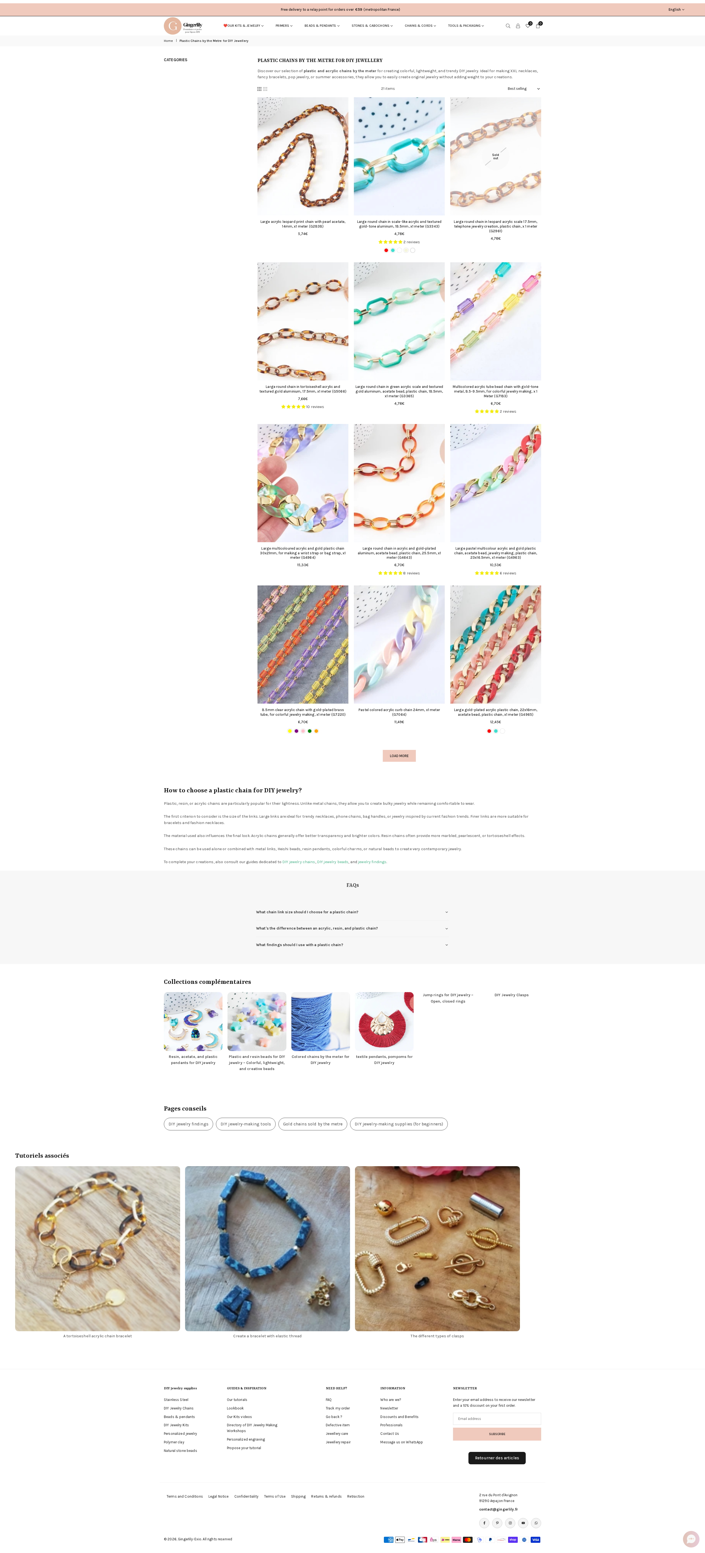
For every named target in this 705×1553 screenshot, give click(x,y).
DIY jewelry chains (298, 862)
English (675, 9)
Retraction (355, 1496)
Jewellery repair (338, 1442)
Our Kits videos (239, 1417)
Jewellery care (337, 1434)
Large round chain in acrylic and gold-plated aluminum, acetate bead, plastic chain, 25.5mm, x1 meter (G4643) (399, 553)
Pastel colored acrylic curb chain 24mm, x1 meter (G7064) (399, 712)
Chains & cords (419, 26)
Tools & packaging (464, 26)
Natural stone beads (180, 1451)
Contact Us (389, 1434)
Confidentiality (246, 1496)
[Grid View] (259, 89)
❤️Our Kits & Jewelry (242, 26)
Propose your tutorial (244, 1448)
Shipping (298, 1496)
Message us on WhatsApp (401, 1442)
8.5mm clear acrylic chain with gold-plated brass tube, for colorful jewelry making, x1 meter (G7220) (303, 712)
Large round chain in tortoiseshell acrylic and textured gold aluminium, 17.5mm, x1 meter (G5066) (302, 389)
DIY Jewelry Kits (176, 1425)
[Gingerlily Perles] (184, 25)
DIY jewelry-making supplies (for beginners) (399, 1124)
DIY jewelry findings (188, 1124)
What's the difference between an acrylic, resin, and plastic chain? (317, 928)
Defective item (338, 1425)
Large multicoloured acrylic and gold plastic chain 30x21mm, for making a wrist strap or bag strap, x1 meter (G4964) (303, 553)
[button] (691, 1539)
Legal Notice (218, 1496)
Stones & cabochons (371, 26)
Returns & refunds (326, 1496)
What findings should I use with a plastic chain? (299, 944)
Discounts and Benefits (399, 1417)
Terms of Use (275, 1496)
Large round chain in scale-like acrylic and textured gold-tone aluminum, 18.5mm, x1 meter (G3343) (399, 224)
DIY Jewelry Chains (179, 1408)
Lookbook (235, 1408)
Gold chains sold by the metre (313, 1124)
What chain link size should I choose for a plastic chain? (307, 912)
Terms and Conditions (185, 1496)
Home (168, 41)
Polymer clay (174, 1442)
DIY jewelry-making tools (246, 1124)
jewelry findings (372, 862)
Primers (282, 26)
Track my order (338, 1408)
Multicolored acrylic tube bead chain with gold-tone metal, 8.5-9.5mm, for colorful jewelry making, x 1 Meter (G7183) (495, 391)
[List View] (265, 89)
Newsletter (389, 1408)
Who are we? (390, 1400)
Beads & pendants (320, 26)
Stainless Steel (176, 1400)
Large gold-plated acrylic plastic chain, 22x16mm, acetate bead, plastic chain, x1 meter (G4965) (495, 712)
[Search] (508, 25)
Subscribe (497, 1434)
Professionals (391, 1425)
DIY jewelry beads (332, 862)
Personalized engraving (246, 1439)
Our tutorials (237, 1400)
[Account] (518, 25)
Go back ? (334, 1417)
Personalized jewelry (180, 1434)
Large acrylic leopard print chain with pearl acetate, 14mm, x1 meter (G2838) (303, 224)
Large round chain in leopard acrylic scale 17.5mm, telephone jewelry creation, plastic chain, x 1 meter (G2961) (495, 226)
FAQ (329, 1400)
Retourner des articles (497, 1457)
